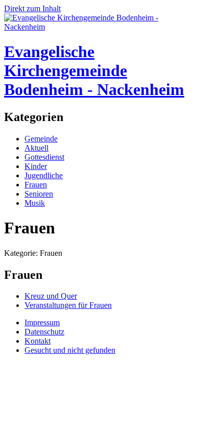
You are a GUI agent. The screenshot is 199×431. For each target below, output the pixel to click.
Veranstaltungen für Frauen (68, 305)
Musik (34, 203)
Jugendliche (43, 175)
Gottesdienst (44, 157)
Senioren (38, 193)
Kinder (35, 166)
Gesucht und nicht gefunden (69, 350)
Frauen (35, 184)
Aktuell (36, 147)
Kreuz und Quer (50, 296)
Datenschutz (44, 331)
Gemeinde (41, 138)
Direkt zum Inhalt (32, 8)
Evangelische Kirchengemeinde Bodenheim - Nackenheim (94, 70)
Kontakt (37, 341)
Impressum (42, 322)
